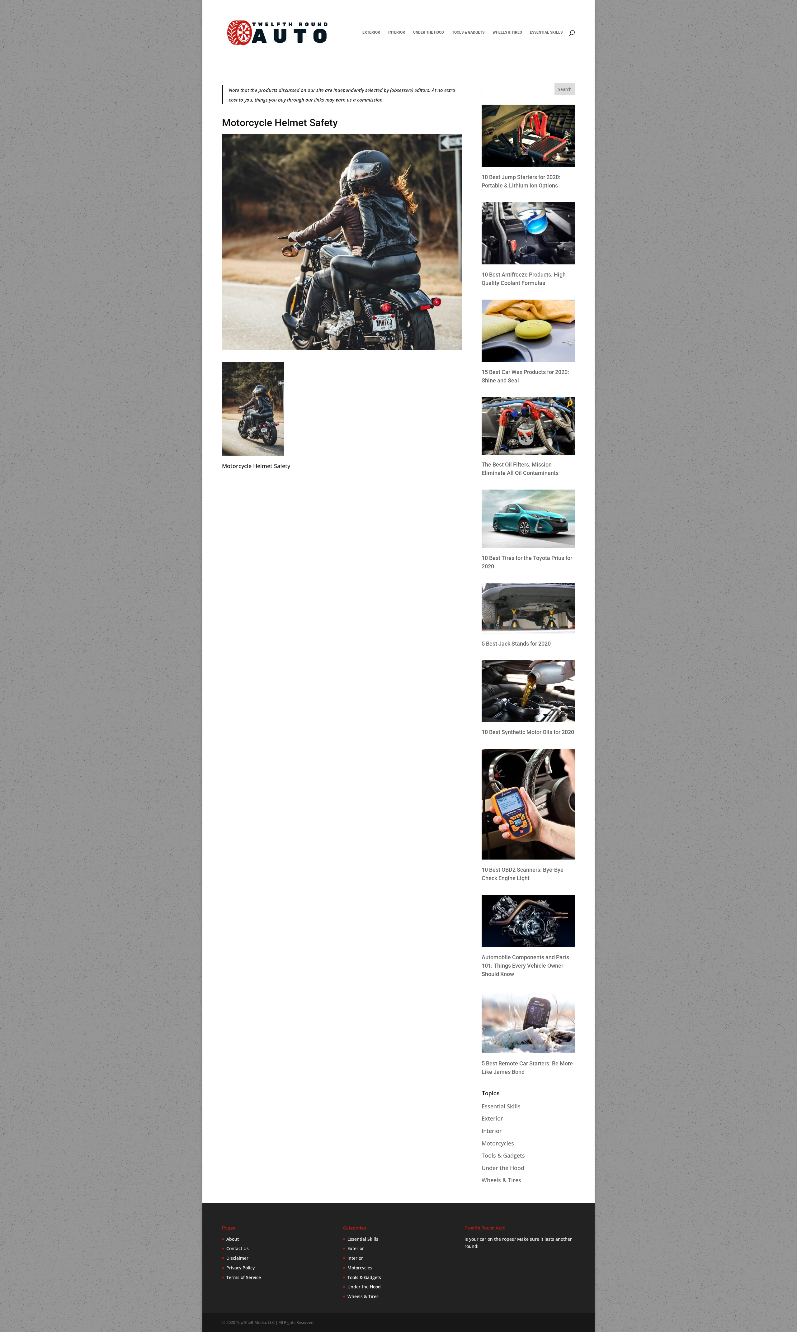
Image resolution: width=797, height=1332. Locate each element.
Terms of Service (243, 1277)
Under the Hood (428, 32)
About (232, 1239)
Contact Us (237, 1248)
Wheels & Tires (507, 32)
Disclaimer (237, 1258)
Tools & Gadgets (468, 32)
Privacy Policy (240, 1268)
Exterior (371, 32)
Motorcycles (498, 1143)
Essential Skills (546, 32)
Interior (396, 32)
